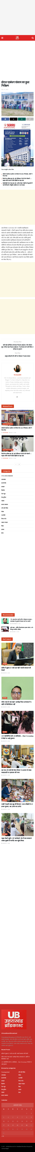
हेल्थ (2, 533)
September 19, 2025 (16, 623)
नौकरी (2, 501)
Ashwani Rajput (5, 1148)
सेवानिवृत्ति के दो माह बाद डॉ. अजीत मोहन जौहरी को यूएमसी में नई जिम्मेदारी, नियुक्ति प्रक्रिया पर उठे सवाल (17, 184)
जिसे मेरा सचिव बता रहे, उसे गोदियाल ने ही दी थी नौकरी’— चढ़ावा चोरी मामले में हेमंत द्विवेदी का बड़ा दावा (17, 179)
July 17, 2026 (13, 432)
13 (17, 1121)
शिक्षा (2, 526)
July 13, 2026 (13, 458)
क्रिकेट (3, 490)
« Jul (2, 1136)
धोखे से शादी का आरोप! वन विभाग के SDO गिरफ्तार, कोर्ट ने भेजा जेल (17, 175)
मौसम (2, 511)
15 (26, 1121)
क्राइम (2, 487)
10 (3, 1121)
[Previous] (15, 464)
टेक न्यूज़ (3, 494)
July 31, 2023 (4, 89)
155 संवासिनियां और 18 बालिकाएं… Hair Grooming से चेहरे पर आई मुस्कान (17, 737)
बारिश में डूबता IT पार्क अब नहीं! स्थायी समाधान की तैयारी (16, 669)
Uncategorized (8, 424)
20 (17, 1125)
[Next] (19, 464)
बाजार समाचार (4, 504)
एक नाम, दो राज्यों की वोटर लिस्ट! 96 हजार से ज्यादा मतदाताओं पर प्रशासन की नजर (16, 771)
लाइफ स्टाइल (4, 522)
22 (26, 1125)
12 (13, 1121)
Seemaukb (17, 374)
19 (13, 1125)
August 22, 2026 (6, 673)
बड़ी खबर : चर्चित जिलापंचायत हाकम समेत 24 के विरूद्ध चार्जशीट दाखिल (21, 628)
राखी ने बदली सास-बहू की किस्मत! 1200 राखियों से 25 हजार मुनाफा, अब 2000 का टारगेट (17, 805)
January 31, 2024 (15, 631)
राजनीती (3, 515)
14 (22, 1121)
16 (31, 1121)
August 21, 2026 (6, 775)
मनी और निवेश (4, 508)
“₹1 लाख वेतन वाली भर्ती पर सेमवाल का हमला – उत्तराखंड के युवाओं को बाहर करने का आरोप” (21, 620)
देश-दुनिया (3, 497)
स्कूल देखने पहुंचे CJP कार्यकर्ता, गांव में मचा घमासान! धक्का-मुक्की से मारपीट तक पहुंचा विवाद (16, 839)
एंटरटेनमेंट (3, 483)
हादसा (2, 529)
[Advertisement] (17, 17)
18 (8, 1125)
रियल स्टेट (3, 519)
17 (3, 1125)
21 (22, 1125)
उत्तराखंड (3, 479)
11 (8, 1121)
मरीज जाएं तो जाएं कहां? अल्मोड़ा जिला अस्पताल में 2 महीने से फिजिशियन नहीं (16, 703)
